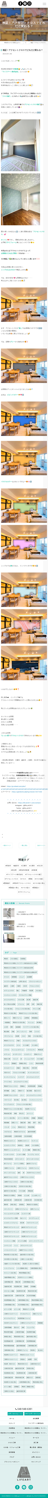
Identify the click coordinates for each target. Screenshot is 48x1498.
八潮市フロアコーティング (29, 1232)
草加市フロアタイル (19, 1131)
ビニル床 (26, 1195)
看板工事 (17, 1282)
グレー (22, 1095)
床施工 (18, 1068)
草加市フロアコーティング (11, 1227)
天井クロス (7, 1072)
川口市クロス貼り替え (25, 1186)
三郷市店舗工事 (8, 1377)
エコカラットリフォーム (11, 1223)
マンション (31, 1022)
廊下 (34, 1122)
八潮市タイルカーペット (11, 1314)
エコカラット (28, 1054)
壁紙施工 (14, 1063)
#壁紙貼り (35, 888)
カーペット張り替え (23, 1118)
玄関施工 (16, 1386)
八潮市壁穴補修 (19, 1332)
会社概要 (29, 977)
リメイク (36, 1031)
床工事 (28, 999)
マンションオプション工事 (11, 1213)
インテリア (21, 1077)
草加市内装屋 (39, 1063)
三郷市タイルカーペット (11, 1359)
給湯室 (30, 1359)
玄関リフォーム (34, 1209)
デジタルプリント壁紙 (25, 995)
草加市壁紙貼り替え (37, 1300)
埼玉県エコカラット (23, 1141)
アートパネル (7, 1081)
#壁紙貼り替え (14, 888)
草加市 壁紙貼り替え (28, 1386)
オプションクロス (9, 990)
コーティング (7, 1245)
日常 (33, 1004)
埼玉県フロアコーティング (29, 1236)
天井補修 (33, 1286)
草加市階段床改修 (9, 1345)
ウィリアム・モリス (33, 1154)
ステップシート (8, 1209)
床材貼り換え (7, 1336)
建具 (19, 1172)
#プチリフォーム (24, 892)
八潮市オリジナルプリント (27, 1323)
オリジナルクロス (9, 1045)
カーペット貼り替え (9, 1118)
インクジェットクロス (10, 995)
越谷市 (6, 986)
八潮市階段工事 (19, 1341)
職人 (18, 990)
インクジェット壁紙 (9, 1241)
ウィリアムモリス (9, 1104)
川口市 (25, 986)
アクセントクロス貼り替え (24, 1104)
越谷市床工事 (7, 1200)
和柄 (15, 1113)
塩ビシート (23, 1218)
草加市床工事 (7, 1113)
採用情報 (14, 977)
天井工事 (34, 1068)
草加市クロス (21, 1127)
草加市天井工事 (32, 1291)
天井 (35, 1359)
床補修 (33, 1118)
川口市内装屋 (28, 1136)
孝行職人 (39, 1022)
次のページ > (41, 845)
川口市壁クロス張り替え (11, 1259)
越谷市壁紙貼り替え (37, 1304)
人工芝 (6, 1027)
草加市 (6, 958)
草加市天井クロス (23, 1364)
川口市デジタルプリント (11, 1323)
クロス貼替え (35, 1145)
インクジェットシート (35, 1100)
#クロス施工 (39, 879)
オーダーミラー (17, 1054)
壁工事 (22, 1223)
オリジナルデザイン (9, 999)
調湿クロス (30, 1377)
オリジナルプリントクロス (34, 1095)
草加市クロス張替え (9, 1195)
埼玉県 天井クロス (9, 1364)
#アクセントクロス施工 (33, 874)
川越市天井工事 (8, 1295)
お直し (13, 1090)
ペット (16, 1245)
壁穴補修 (6, 1090)
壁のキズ (16, 1327)
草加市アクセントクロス (11, 1086)
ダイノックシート (22, 1031)
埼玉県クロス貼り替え (10, 1382)
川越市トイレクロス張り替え (12, 1263)
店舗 (13, 1031)
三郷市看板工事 (8, 1282)
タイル (18, 1045)
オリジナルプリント (9, 1318)
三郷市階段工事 (32, 1345)
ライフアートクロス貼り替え (31, 1027)
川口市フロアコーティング (11, 1236)
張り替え (16, 1100)
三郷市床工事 (18, 1200)
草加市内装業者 (8, 1159)
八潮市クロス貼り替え (10, 1186)
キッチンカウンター (33, 1072)
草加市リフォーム (9, 1040)
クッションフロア (29, 1059)
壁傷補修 (40, 1323)
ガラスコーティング (26, 1245)
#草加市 (8, 866)
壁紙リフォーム (17, 1018)
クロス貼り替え (37, 1036)
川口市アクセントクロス (33, 1172)
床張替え (21, 1204)
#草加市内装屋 (24, 870)
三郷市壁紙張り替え (35, 1268)
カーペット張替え (19, 1163)
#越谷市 (16, 866)
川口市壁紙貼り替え (23, 1304)
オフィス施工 (7, 1386)
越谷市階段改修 (21, 1345)
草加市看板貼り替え (24, 1273)
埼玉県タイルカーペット (11, 1355)
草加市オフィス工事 (28, 1309)
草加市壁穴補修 (8, 1332)
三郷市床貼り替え (9, 1350)
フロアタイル (7, 1131)
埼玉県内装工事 (21, 1373)
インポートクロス (9, 1154)
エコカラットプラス (9, 1145)
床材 (23, 1327)
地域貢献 (18, 1027)
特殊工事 (39, 1004)
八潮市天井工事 (8, 1368)
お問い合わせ (22, 981)
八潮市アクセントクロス (27, 1177)
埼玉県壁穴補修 (31, 1332)
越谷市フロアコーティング (29, 1227)
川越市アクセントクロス (26, 1250)
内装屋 (17, 1036)
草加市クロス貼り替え (10, 1013)
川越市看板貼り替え (9, 1277)
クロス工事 (21, 999)
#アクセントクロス (11, 879)
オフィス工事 (7, 1309)
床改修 (20, 1195)
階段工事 (23, 1122)
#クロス (23, 879)
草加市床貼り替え (38, 1382)
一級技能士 (7, 1022)
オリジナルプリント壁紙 (11, 1218)
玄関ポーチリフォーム (21, 1209)
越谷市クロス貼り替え (10, 1191)
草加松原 (40, 1050)
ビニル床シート (36, 1195)
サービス (6, 977)
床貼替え (20, 1145)
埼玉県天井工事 (21, 1291)
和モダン (21, 1113)
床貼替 (27, 1145)
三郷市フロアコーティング (11, 1232)
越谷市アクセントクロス (11, 1177)
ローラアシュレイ (34, 1218)
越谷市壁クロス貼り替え (27, 1254)
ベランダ (6, 1127)
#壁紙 (30, 879)
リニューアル (30, 1327)
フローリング (7, 1100)
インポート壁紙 (21, 1154)
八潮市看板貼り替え (28, 1282)
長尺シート (7, 1018)
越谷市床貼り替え (32, 1336)
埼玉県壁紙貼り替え (9, 1300)
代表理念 (23, 958)
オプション (7, 1054)
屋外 (11, 1027)
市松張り (32, 1350)
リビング (15, 1059)
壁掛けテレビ (38, 1054)
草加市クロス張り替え (19, 1022)
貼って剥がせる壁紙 (9, 1004)
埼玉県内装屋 (31, 1086)
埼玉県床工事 (18, 1286)
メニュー (21, 977)
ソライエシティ (31, 1050)
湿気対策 (37, 1377)
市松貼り (22, 1359)
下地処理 (24, 990)
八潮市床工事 (28, 1200)
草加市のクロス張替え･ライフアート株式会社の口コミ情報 (20, 963)
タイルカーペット (9, 1068)
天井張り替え (30, 1368)
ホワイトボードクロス (33, 1159)
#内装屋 (34, 870)
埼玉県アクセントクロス (11, 1095)
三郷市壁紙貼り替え (23, 1300)
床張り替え (13, 1204)
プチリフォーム (8, 1036)
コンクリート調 (26, 1213)
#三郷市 (24, 866)
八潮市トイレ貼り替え (26, 1259)
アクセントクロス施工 (19, 1072)
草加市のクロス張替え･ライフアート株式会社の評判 (18, 968)
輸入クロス (37, 1090)
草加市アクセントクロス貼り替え (28, 1013)
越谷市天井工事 (19, 1368)
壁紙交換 (30, 1191)
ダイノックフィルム (9, 1172)
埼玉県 (31, 990)
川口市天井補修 (31, 1295)
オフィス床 (17, 1309)
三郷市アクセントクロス (11, 1182)
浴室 (28, 1004)
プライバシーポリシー (35, 981)
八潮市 (12, 986)
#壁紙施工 (6, 883)
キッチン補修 (26, 1150)
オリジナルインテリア (33, 1077)
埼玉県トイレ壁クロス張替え (31, 1263)
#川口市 (40, 866)
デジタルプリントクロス (30, 1040)
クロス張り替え (8, 1009)
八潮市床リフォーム (22, 1350)
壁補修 (40, 1086)
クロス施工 (40, 1059)
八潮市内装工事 (32, 1373)
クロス (23, 1036)
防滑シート (15, 1122)
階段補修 (6, 1122)
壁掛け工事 (7, 1059)
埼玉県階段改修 (31, 1341)
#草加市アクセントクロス (22, 883)
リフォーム (21, 1004)
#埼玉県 (14, 870)
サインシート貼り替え (10, 1273)
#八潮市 (32, 866)
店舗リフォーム (37, 1314)
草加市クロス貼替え (32, 1204)
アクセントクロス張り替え (22, 1009)
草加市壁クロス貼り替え (11, 1254)
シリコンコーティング (10, 1250)
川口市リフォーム (34, 1168)
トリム (13, 1127)
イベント (6, 1063)
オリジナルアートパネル (21, 1081)
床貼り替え (26, 1068)
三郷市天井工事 (19, 1295)
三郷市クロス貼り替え (26, 1182)
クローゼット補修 (9, 1291)
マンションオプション (18, 1050)
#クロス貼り (25, 888)
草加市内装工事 (19, 1377)
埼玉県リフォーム (30, 1109)
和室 (30, 1031)
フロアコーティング (32, 1223)
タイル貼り (35, 1045)
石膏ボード (21, 1090)
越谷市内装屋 (31, 1131)
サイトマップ (36, 1462)
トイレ (31, 1063)
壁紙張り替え (36, 1150)
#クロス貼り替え (39, 883)
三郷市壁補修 (7, 1327)
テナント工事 (36, 1009)
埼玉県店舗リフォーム (24, 1318)
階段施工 (40, 1118)
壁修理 (26, 1286)
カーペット (30, 1113)
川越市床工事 (7, 1286)
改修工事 (35, 999)
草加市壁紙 (31, 1127)
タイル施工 (26, 1045)
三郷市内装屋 (7, 1136)
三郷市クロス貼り (9, 1391)
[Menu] (44, 3)
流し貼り (40, 1350)
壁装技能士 (35, 1018)
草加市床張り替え (19, 1336)
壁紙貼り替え (23, 1063)
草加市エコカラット (9, 1141)
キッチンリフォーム (9, 1077)
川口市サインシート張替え (25, 1277)
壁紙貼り (22, 1086)
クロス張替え (14, 958)
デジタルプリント (25, 1314)
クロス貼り (39, 990)
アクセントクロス (34, 986)
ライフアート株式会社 (10, 981)
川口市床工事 (38, 1200)
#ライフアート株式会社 (14, 874)
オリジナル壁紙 (22, 1241)
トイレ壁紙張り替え (22, 1268)
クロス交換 (22, 1191)
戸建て (18, 1040)
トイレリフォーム (9, 1268)
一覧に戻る (24, 845)
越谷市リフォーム (32, 1163)
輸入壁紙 (29, 1090)
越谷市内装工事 (21, 1391)
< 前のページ (7, 845)
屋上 (39, 1122)
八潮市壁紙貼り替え (9, 1304)
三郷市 (19, 986)
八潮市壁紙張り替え (24, 1382)
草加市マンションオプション (12, 1150)
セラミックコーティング (36, 1241)
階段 (29, 1122)
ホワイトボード (19, 1159)
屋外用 (6, 1204)
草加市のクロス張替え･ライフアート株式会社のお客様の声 (20, 972)
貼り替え (24, 1100)
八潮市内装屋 (18, 1136)
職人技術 (6, 1031)
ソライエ (6, 1050)
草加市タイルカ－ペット (27, 1355)
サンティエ (35, 1141)
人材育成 (26, 1018)
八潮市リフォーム (21, 1168)
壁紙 (29, 1036)
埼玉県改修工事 (8, 1341)
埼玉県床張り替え (9, 1373)
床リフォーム (7, 1163)
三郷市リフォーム (9, 1168)
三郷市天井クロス (35, 1364)
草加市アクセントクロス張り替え (13, 1109)
